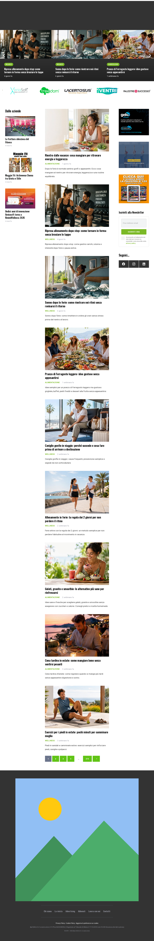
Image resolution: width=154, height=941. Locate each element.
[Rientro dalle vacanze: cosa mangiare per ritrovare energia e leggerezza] (77, 130)
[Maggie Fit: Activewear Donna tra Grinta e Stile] (20, 162)
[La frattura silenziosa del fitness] (20, 126)
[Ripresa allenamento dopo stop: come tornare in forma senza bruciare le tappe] (25, 44)
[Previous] (4, 55)
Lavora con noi (94, 911)
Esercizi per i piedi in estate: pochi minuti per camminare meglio (76, 734)
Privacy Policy (60, 923)
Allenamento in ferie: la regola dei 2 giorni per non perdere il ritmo (73, 519)
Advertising (70, 911)
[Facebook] (124, 264)
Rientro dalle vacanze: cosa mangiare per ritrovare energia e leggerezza (73, 157)
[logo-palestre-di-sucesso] (118, 91)
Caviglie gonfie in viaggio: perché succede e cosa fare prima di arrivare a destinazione (74, 447)
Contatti (106, 911)
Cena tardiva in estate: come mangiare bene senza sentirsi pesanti (72, 662)
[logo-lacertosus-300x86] (59, 91)
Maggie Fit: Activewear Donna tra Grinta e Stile (19, 176)
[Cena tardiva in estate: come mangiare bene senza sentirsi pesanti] (77, 635)
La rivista (58, 911)
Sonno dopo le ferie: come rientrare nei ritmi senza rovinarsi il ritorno (76, 70)
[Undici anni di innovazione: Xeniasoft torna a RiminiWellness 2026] (20, 198)
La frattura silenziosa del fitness (17, 140)
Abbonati (81, 911)
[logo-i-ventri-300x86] (89, 91)
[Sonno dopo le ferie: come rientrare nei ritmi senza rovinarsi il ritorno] (77, 44)
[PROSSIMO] (96, 759)
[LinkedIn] (144, 264)
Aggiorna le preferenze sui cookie (87, 923)
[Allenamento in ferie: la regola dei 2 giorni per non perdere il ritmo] (77, 492)
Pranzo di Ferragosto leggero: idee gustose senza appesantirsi (127, 70)
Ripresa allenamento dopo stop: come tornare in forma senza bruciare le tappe (23, 70)
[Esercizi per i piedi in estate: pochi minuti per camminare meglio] (77, 707)
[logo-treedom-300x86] (30, 91)
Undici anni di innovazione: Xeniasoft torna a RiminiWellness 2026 (17, 215)
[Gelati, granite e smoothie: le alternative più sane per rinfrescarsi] (77, 563)
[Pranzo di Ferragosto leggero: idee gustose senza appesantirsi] (77, 349)
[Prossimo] (150, 55)
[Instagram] (134, 264)
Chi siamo (48, 911)
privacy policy (131, 243)
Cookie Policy (70, 923)
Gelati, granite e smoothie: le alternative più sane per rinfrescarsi (74, 591)
